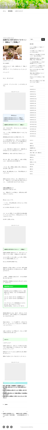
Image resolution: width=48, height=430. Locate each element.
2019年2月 (32, 89)
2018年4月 (32, 112)
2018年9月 (32, 101)
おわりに (6, 120)
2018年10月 (32, 98)
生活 (31, 164)
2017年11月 (32, 124)
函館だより (32, 150)
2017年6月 (32, 136)
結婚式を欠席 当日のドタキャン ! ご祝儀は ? (14, 119)
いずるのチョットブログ (15, 4)
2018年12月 (32, 94)
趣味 (31, 169)
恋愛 (31, 157)
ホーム (4, 11)
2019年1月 (32, 91)
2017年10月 (32, 126)
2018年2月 (32, 117)
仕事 (31, 143)
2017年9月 (32, 129)
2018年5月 (32, 110)
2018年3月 (32, 115)
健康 (31, 145)
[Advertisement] (24, 22)
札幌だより (32, 162)
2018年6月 (32, 108)
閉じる (15, 115)
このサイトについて (19, 11)
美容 (31, 166)
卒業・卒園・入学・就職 (35, 152)
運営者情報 (10, 11)
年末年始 (31, 155)
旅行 (31, 159)
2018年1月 (32, 119)
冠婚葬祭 (6, 404)
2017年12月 (32, 122)
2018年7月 (32, 105)
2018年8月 (32, 103)
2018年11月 (32, 96)
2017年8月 (32, 131)
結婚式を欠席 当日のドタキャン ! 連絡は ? (13, 117)
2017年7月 (32, 133)
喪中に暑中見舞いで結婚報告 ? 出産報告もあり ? (14, 385)
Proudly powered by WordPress (27, 427)
